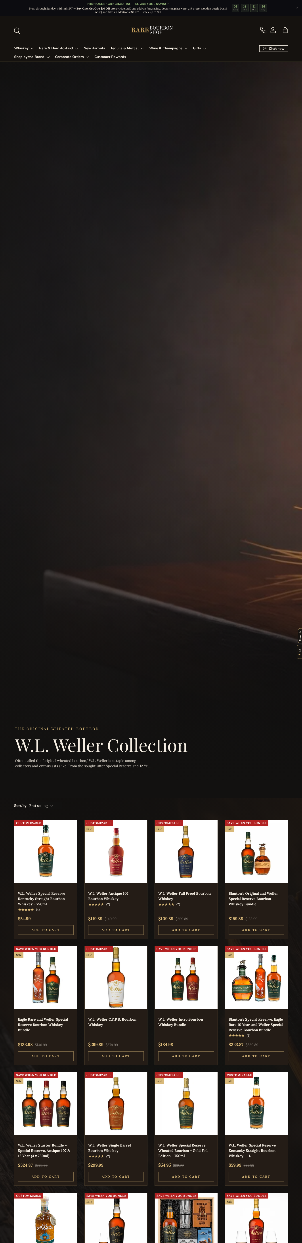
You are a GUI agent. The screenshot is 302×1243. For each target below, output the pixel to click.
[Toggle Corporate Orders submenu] (87, 57)
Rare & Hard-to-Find (56, 48)
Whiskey (21, 48)
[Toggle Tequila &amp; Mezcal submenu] (142, 48)
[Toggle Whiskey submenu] (32, 48)
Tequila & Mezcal (124, 48)
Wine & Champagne (165, 48)
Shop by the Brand (29, 56)
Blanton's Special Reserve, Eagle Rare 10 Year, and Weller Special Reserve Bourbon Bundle (256, 1024)
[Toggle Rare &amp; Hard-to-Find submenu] (76, 48)
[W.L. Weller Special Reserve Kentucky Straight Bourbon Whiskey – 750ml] (45, 851)
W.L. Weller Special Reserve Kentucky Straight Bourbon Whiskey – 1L (252, 1150)
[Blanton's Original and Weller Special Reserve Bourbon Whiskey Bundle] (256, 851)
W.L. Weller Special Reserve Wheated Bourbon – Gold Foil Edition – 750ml (183, 1150)
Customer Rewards (110, 56)
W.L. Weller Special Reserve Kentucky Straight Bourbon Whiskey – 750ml (41, 898)
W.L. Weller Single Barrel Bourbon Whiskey (109, 1148)
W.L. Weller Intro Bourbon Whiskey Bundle (180, 1022)
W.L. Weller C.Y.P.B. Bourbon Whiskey (112, 1022)
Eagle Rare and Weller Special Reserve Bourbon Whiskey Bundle (43, 1024)
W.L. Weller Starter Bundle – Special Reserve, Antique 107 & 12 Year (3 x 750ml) (44, 1150)
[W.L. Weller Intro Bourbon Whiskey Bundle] (186, 977)
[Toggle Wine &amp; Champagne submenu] (186, 48)
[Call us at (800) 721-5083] (263, 30)
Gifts (197, 48)
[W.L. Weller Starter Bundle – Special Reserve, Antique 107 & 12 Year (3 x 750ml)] (45, 1103)
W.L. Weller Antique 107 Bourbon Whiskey (108, 896)
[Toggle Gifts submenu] (204, 48)
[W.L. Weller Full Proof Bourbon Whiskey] (186, 851)
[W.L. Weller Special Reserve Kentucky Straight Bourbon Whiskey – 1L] (256, 1103)
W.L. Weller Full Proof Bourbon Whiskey (184, 896)
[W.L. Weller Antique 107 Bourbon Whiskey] (116, 851)
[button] (285, 30)
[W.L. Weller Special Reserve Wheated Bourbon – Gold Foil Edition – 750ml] (186, 1103)
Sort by (20, 805)
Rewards (300, 635)
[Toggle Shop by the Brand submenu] (48, 57)
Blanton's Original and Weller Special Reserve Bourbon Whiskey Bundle (253, 898)
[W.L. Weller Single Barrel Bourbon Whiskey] (116, 1103)
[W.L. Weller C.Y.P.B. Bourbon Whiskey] (116, 977)
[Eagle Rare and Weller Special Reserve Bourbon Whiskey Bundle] (45, 977)
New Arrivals (94, 48)
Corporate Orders (69, 56)
